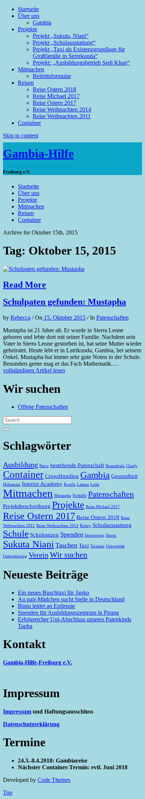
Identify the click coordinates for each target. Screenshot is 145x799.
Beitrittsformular (52, 76)
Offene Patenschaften (43, 407)
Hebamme (11, 484)
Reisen (26, 83)
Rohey (85, 526)
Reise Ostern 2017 (54, 103)
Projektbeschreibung (27, 506)
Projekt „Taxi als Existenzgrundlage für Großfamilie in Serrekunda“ (79, 52)
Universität (115, 546)
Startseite (28, 9)
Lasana (83, 484)
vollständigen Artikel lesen (34, 370)
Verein (38, 555)
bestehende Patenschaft (77, 465)
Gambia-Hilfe (38, 153)
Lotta (94, 484)
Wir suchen (68, 554)
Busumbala (115, 466)
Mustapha (62, 496)
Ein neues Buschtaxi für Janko (53, 592)
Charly (132, 466)
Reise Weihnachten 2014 (62, 109)
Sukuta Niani (28, 544)
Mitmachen (31, 69)
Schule (16, 533)
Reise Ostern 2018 (54, 89)
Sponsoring (94, 535)
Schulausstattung (112, 525)
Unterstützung (15, 556)
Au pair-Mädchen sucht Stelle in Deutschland (71, 599)
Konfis (69, 484)
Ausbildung (20, 464)
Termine (97, 546)
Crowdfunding (62, 476)
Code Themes (54, 780)
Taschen (66, 545)
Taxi (84, 546)
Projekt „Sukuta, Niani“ (60, 36)
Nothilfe (79, 496)
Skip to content (20, 135)
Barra (44, 466)
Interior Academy (42, 484)
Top (7, 792)
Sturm (111, 535)
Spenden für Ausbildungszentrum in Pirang (68, 612)
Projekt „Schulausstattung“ (64, 42)
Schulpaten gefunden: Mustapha (64, 302)
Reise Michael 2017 (56, 96)
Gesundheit (124, 476)
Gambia (42, 22)
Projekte (27, 29)
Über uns (28, 16)
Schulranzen (44, 535)
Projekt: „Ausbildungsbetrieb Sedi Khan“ (81, 62)
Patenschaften (112, 317)
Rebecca (20, 317)
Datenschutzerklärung (31, 724)
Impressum (17, 711)
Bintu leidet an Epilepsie (46, 606)
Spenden (71, 534)
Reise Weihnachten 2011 (62, 116)
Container (29, 123)
